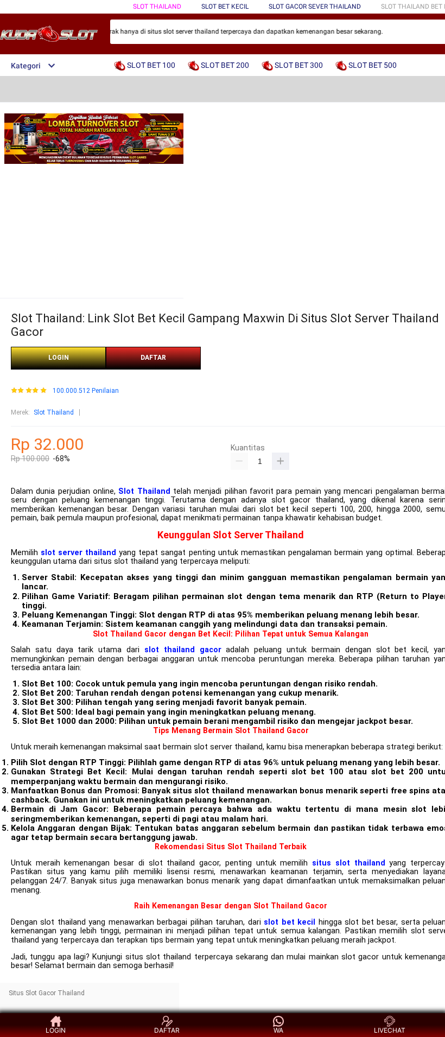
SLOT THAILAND (157, 6)
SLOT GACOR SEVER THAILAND (315, 6)
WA (278, 1030)
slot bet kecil (289, 922)
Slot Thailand (54, 412)
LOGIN (58, 357)
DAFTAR (153, 357)
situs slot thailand (348, 863)
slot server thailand (78, 552)
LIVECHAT (389, 1030)
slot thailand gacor (182, 649)
